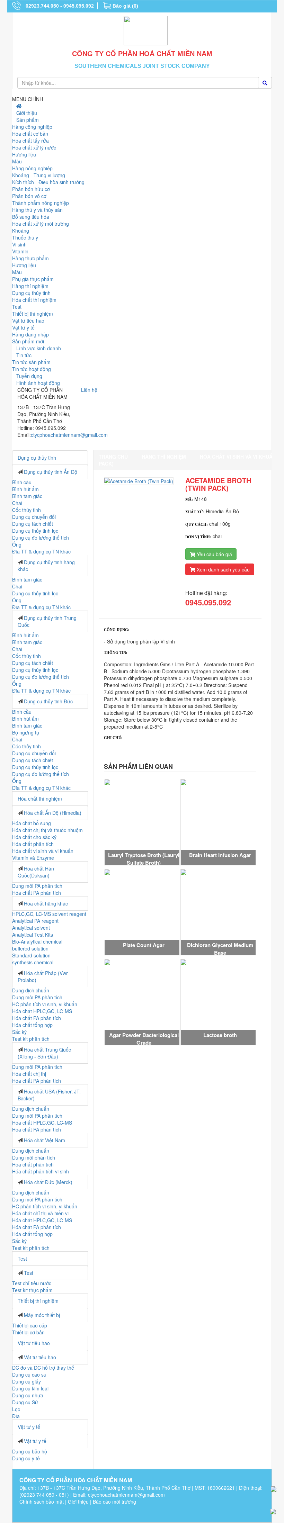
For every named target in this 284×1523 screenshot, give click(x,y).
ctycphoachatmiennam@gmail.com (69, 434)
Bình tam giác (27, 496)
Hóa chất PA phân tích (36, 892)
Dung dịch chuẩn (30, 990)
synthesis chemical (32, 962)
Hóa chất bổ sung (31, 823)
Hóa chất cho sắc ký (34, 836)
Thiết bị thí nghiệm (38, 1300)
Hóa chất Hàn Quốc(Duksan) (36, 872)
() (125, 6)
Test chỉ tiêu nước (31, 1283)
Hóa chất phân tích (33, 843)
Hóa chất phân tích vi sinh (40, 1171)
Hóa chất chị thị (29, 1073)
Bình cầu (22, 482)
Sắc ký (19, 1031)
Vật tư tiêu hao (34, 1343)
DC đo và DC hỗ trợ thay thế (43, 1367)
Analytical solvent (31, 927)
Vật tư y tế (29, 1426)
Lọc (16, 1409)
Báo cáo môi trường (114, 1501)
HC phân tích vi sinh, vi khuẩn (44, 1004)
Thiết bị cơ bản (28, 1332)
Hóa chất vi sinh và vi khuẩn (42, 850)
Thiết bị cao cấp (29, 1325)
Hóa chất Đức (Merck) (48, 1182)
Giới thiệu (78, 1501)
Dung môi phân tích (33, 1157)
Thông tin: (115, 652)
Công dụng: (117, 630)
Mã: (189, 499)
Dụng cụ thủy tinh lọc (35, 530)
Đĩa (16, 1416)
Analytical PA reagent (35, 920)
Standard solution (31, 955)
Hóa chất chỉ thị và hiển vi (40, 1213)
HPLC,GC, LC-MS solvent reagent (49, 913)
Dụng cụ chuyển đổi (34, 516)
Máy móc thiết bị (42, 1315)
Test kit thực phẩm (32, 1290)
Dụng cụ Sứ (25, 1402)
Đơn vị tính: (198, 537)
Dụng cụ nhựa (27, 1395)
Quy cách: (196, 524)
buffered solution (30, 948)
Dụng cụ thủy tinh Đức (48, 701)
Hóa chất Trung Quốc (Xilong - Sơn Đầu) (44, 1053)
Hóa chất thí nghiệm (40, 798)
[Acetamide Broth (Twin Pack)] (139, 480)
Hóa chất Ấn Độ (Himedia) (52, 812)
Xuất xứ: (194, 512)
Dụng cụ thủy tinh (37, 457)
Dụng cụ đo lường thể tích (40, 537)
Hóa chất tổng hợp (32, 1024)
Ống (16, 544)
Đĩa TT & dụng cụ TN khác (41, 551)
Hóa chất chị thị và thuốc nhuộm (47, 830)
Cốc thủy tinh (26, 509)
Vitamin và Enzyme (33, 857)
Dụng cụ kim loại (30, 1388)
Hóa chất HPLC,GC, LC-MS (42, 1011)
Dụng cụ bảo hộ (29, 1451)
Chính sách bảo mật (41, 1501)
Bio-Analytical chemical (37, 941)
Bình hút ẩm (25, 489)
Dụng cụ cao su (29, 1374)
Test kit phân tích (31, 1038)
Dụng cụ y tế (26, 1458)
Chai (17, 502)
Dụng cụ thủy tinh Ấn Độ (50, 471)
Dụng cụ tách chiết (32, 523)
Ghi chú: (113, 738)
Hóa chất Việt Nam (44, 1140)
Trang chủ (113, 456)
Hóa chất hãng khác (46, 903)
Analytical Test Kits (32, 934)
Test (22, 1258)
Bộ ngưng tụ (25, 732)
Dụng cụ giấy (26, 1381)
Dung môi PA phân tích (37, 885)
